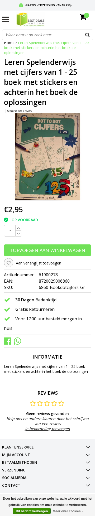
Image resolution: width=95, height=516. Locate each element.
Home (9, 42)
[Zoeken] (87, 35)
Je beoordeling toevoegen (47, 428)
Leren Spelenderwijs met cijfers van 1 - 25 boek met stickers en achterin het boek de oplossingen (46, 47)
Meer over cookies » (68, 511)
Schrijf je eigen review (19, 111)
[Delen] (9, 340)
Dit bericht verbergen (32, 511)
